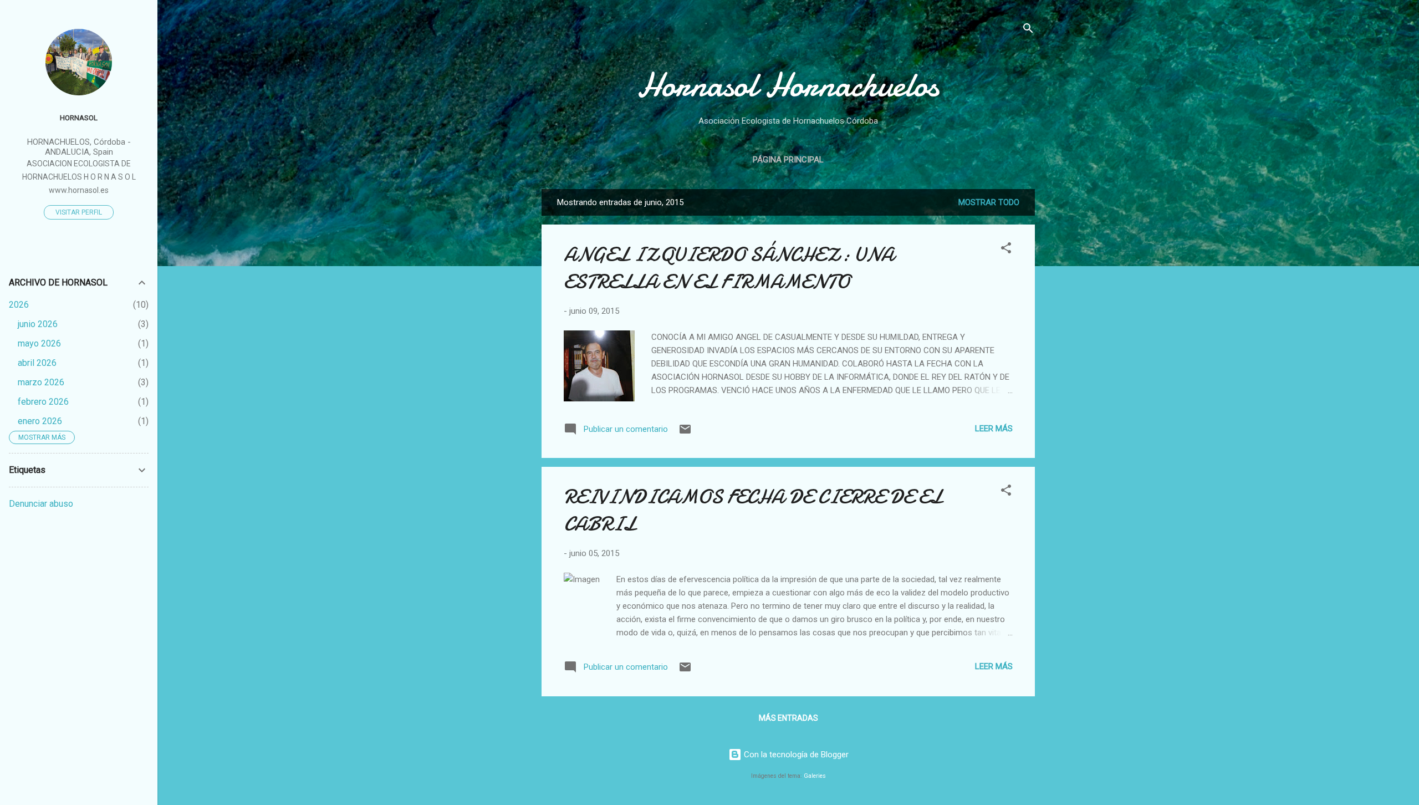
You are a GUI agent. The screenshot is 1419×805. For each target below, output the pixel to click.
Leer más (994, 429)
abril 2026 (37, 363)
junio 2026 (38, 324)
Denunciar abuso (41, 503)
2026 (19, 304)
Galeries (815, 775)
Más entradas (788, 718)
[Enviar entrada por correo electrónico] (685, 433)
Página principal (788, 160)
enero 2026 (40, 421)
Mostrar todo (988, 202)
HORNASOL (79, 117)
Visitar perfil (78, 212)
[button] (1006, 249)
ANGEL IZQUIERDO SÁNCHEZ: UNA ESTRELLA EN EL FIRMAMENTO (729, 268)
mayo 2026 (39, 343)
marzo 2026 (41, 382)
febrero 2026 (43, 401)
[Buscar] (1028, 30)
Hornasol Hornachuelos (788, 85)
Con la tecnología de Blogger (795, 755)
